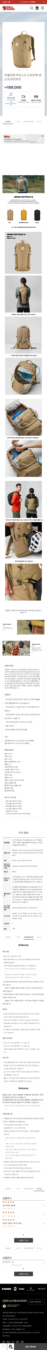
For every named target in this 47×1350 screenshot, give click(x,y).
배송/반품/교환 (28, 122)
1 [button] (19, 70)
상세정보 (8, 122)
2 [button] (23, 70)
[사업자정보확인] (26, 1326)
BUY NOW (31, 1346)
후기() (39, 122)
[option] (23, 49)
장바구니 (10, 1346)
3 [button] (27, 70)
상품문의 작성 (23, 1274)
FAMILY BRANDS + (36, 1302)
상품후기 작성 (23, 1240)
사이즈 (18, 122)
